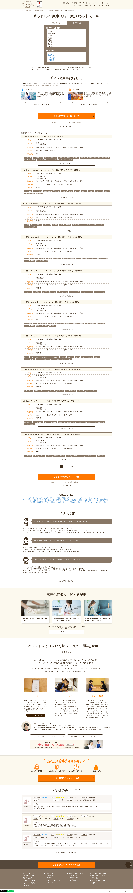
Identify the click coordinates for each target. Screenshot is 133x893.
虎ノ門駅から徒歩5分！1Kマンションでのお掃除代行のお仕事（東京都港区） (51, 302)
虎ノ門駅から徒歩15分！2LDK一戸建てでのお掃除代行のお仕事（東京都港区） (52, 401)
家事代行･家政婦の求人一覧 (42, 10)
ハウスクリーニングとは (53, 880)
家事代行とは (66, 3)
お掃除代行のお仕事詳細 (42, 104)
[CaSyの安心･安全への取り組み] (66, 744)
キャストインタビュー (104, 3)
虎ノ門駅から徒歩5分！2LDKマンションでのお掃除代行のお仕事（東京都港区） (52, 369)
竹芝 (85, 498)
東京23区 (57, 10)
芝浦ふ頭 (40, 502)
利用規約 (94, 883)
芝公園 (57, 498)
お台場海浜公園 (96, 502)
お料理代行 (51, 60)
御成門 (46, 498)
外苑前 (80, 500)
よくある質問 (77, 5)
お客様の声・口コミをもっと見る (65, 852)
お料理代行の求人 (74, 880)
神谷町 (28, 498)
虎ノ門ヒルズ (37, 498)
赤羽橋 (36, 500)
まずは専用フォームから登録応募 (66, 865)
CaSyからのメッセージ (89, 3)
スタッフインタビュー (29, 883)
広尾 (49, 500)
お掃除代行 (51, 58)
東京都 (51, 10)
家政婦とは (50, 882)
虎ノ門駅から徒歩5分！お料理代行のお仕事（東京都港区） (44, 136)
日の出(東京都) (93, 498)
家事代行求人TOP (65, 126)
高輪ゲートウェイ (83, 502)
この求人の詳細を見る (66, 164)
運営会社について (96, 878)
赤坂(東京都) (57, 500)
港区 (62, 10)
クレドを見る (37, 715)
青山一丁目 (88, 500)
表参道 (73, 500)
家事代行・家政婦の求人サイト (28, 1)
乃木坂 (96, 500)
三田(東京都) (31, 502)
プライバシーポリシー (98, 880)
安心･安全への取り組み (104, 5)
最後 (71, 466)
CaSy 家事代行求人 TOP (28, 10)
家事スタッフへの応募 (98, 875)
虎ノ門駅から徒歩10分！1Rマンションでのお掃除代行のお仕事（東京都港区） (52, 170)
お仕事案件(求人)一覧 (89, 5)
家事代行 (51, 56)
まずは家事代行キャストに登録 (66, 116)
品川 (59, 502)
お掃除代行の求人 (74, 877)
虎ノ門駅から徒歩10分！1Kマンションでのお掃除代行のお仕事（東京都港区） (52, 434)
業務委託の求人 (76, 3)
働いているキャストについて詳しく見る (84, 736)
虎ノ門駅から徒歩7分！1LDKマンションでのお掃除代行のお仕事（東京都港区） (52, 336)
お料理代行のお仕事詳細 (89, 104)
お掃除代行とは (51, 875)
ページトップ (128, 865)
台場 (105, 502)
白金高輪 (72, 502)
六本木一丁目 (27, 500)
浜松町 (79, 498)
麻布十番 (43, 500)
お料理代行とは (51, 877)
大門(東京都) (66, 498)
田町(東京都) (104, 500)
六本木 (103, 498)
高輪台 (47, 502)
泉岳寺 (65, 502)
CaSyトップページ (28, 873)
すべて (50, 54)
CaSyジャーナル (65, 632)
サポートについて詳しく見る (46, 736)
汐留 (73, 498)
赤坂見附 (66, 500)
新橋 (51, 498)
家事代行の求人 (73, 875)
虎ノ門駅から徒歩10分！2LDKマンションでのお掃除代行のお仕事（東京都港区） (53, 237)
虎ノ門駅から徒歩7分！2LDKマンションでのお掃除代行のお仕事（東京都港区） (52, 204)
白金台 (53, 502)
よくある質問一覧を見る (65, 581)
